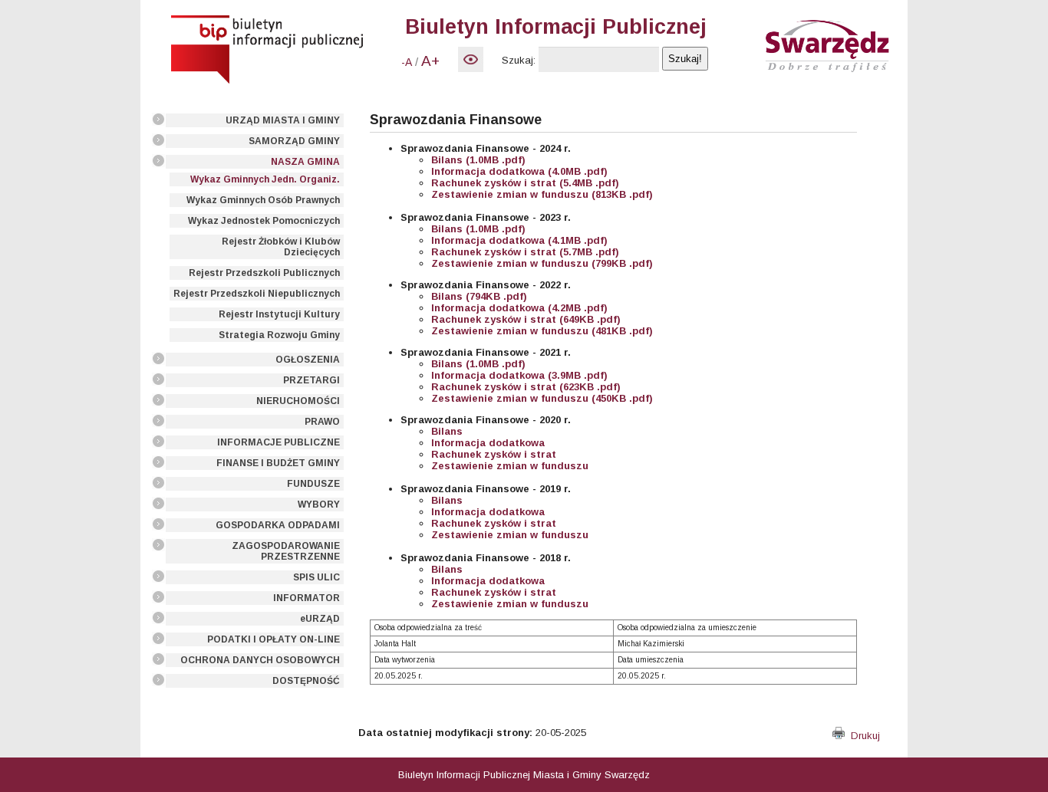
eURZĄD (320, 618)
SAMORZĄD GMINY (294, 141)
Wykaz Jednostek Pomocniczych (264, 220)
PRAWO (322, 421)
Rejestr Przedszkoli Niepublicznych (256, 293)
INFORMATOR (306, 598)
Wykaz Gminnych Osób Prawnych (263, 200)
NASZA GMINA (305, 161)
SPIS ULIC (316, 577)
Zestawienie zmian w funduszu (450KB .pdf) (542, 398)
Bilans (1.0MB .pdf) (478, 364)
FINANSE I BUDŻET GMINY (278, 463)
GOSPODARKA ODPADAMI (278, 525)
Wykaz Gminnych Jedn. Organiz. (265, 179)
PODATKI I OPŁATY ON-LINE (273, 639)
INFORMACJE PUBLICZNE (278, 442)
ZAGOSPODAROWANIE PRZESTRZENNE (286, 551)
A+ (430, 61)
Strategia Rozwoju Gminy (279, 335)
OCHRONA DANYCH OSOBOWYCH (260, 660)
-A (406, 62)
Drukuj (862, 735)
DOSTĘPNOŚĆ (306, 680)
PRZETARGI (311, 380)
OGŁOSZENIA (307, 359)
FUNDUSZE (313, 483)
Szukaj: (519, 60)
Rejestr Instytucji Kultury (279, 314)
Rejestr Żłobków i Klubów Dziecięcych (281, 247)
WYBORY (319, 504)
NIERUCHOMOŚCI (298, 401)
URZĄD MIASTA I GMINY (283, 120)
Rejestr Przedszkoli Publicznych (264, 273)
